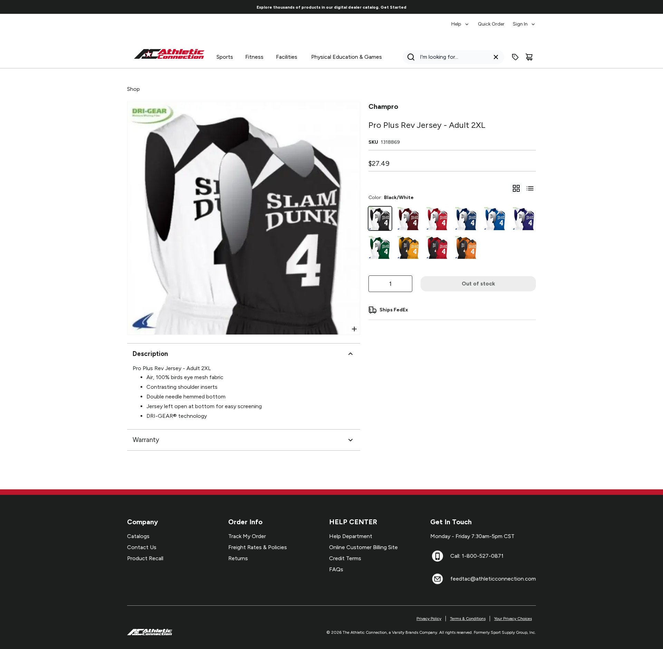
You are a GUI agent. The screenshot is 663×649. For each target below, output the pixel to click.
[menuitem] (460, 21)
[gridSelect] (516, 188)
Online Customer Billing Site (363, 547)
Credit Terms (345, 558)
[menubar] (493, 21)
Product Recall (145, 558)
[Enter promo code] (515, 57)
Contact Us (141, 547)
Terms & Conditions (468, 618)
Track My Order (247, 536)
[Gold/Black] (409, 247)
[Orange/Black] (466, 247)
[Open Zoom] (354, 329)
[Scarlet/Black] (438, 247)
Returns (238, 558)
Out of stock (478, 283)
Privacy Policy (428, 618)
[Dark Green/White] (380, 247)
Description (150, 354)
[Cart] (529, 57)
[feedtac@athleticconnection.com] (437, 579)
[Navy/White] (466, 218)
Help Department (350, 536)
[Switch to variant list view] (530, 188)
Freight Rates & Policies (257, 547)
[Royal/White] (495, 218)
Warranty (146, 440)
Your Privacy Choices (513, 618)
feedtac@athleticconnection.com (493, 578)
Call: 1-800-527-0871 (476, 556)
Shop (133, 89)
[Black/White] (380, 218)
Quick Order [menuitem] (491, 24)
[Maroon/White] (409, 218)
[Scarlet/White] (438, 218)
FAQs (336, 569)
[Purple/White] (524, 218)
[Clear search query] (496, 57)
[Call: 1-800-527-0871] (437, 556)
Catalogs (138, 536)
